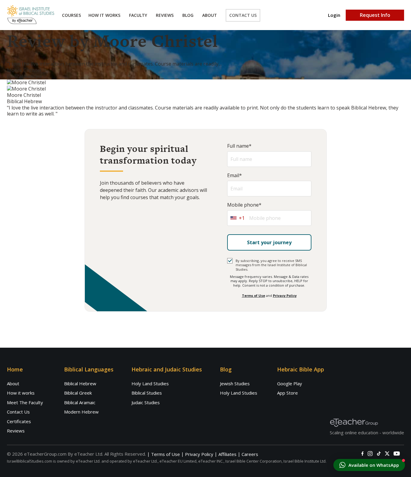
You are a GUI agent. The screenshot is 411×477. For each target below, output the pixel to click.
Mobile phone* (244, 205)
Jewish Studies (235, 383)
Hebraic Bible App (300, 369)
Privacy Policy (285, 295)
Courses (71, 15)
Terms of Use (253, 295)
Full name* (239, 146)
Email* (234, 175)
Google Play (289, 383)
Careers (250, 454)
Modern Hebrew (81, 412)
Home (15, 369)
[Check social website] (362, 453)
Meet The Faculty (25, 402)
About (209, 15)
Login (334, 15)
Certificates (19, 421)
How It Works (104, 15)
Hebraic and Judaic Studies (166, 369)
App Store (287, 393)
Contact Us (243, 15)
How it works (21, 393)
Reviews (165, 15)
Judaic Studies (145, 402)
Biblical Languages (88, 369)
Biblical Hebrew (80, 383)
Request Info (375, 15)
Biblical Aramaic (79, 402)
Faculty (138, 15)
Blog (187, 15)
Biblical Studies (146, 393)
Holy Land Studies (150, 383)
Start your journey (269, 242)
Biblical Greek (78, 393)
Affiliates (227, 454)
